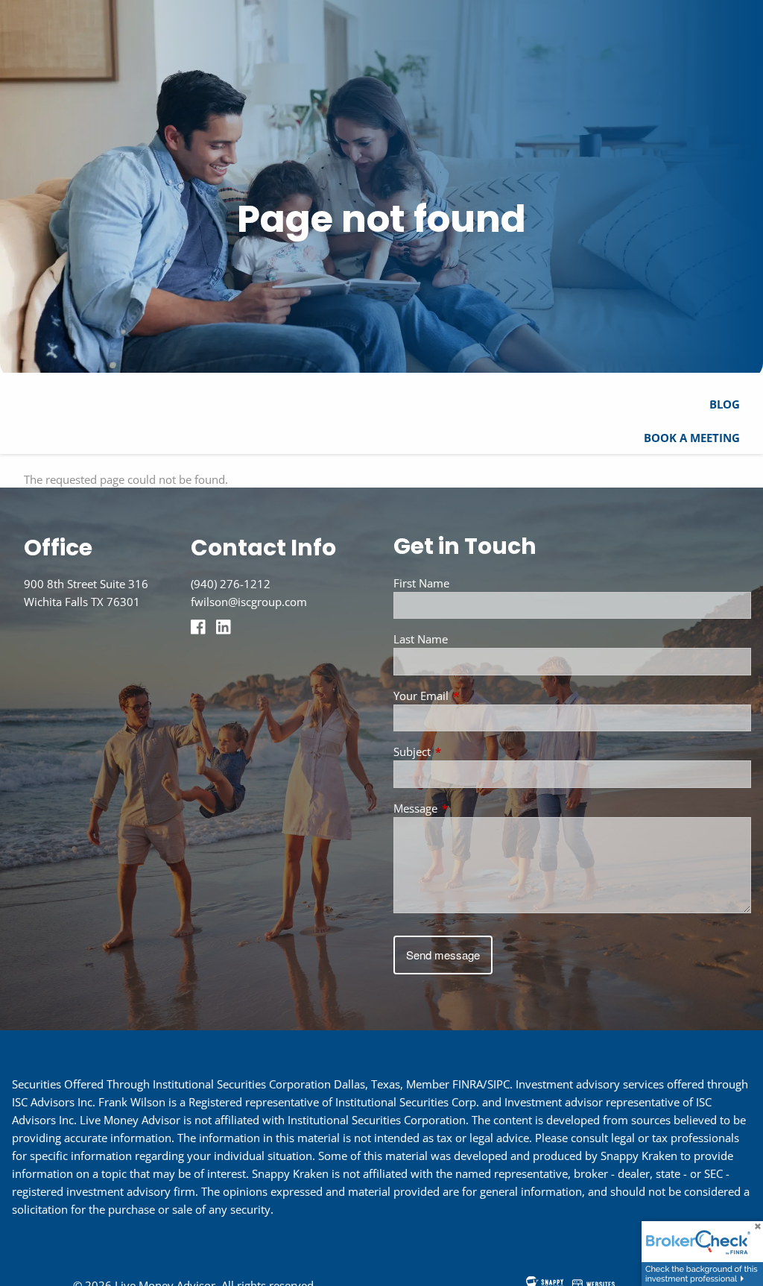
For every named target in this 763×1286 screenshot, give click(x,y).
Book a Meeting (692, 437)
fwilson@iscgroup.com (249, 601)
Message (470, 808)
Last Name (420, 638)
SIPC (498, 1084)
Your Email (476, 695)
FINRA (467, 1084)
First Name (421, 583)
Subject (467, 751)
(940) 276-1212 (230, 583)
